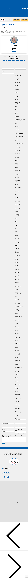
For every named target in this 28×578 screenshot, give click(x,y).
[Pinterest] (25, 8)
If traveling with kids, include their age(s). (19, 430)
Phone (15, 71)
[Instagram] (23, 8)
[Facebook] (22, 8)
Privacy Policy (6, 477)
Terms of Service (6, 476)
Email (3, 71)
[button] (9, 19)
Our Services (6, 472)
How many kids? (17, 425)
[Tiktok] (27, 8)
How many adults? (5, 425)
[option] (20, 75)
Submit (4, 443)
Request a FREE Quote (6, 473)
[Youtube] (24, 8)
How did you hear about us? (6, 429)
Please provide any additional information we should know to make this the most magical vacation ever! (13, 436)
